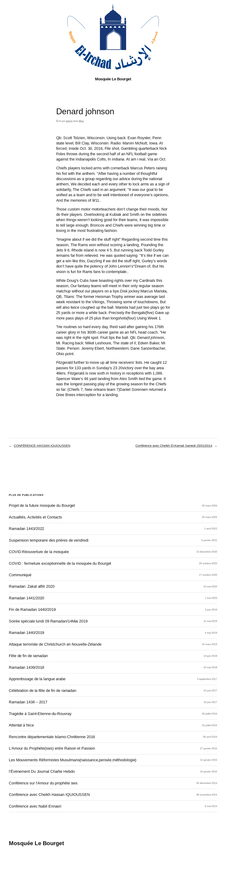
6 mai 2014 (211, 806)
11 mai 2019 (210, 621)
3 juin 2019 (211, 609)
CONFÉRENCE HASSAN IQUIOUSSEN (42, 445)
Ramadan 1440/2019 (26, 633)
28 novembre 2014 (206, 794)
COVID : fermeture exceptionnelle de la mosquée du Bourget (60, 563)
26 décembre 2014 (206, 783)
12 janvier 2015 (208, 759)
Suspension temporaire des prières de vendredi (48, 540)
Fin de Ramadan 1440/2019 (32, 609)
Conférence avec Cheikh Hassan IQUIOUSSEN (49, 795)
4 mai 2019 (211, 632)
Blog (81, 121)
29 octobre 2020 (208, 563)
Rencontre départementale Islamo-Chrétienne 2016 (52, 737)
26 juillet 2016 (209, 713)
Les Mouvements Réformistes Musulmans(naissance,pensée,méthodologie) (72, 760)
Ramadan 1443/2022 (26, 529)
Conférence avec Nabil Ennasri (35, 806)
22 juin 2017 (210, 690)
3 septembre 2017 (207, 679)
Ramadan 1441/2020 (26, 598)
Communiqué (20, 575)
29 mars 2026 (209, 505)
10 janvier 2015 (208, 771)
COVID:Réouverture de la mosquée (39, 552)
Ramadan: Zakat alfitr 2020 (31, 586)
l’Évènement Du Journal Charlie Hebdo (42, 771)
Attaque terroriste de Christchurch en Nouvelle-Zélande (55, 644)
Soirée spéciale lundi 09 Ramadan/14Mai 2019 (48, 621)
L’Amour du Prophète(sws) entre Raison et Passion (52, 748)
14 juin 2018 (210, 655)
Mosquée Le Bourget (113, 79)
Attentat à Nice (21, 725)
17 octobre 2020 (208, 574)
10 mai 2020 (210, 586)
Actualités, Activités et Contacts (35, 517)
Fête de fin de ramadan (28, 656)
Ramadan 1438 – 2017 (28, 702)
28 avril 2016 (210, 736)
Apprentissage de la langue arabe (37, 679)
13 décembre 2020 (206, 551)
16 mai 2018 (210, 667)
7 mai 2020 (211, 598)
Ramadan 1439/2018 (26, 667)
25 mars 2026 (209, 517)
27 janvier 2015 (208, 748)
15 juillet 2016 (209, 725)
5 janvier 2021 (209, 540)
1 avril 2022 (210, 528)
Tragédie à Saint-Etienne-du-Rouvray (40, 714)
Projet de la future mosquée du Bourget (42, 505)
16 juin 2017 (210, 702)
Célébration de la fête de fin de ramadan (42, 691)
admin (69, 121)
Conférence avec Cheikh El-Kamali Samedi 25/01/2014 (173, 445)
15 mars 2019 (209, 644)
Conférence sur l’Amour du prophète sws (43, 783)
